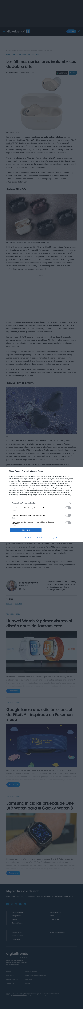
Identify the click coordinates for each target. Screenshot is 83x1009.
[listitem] (41, 503)
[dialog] (41, 504)
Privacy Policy (53, 538)
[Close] (79, 471)
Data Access (41, 538)
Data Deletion (29, 538)
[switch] (68, 507)
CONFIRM (26, 530)
